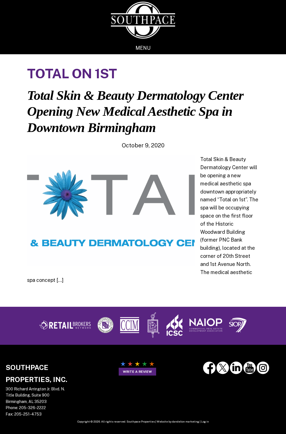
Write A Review (137, 372)
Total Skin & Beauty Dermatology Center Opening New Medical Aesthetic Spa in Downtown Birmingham (135, 111)
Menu (143, 48)
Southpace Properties (143, 20)
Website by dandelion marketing (178, 421)
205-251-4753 (28, 414)
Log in (205, 421)
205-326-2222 (32, 407)
